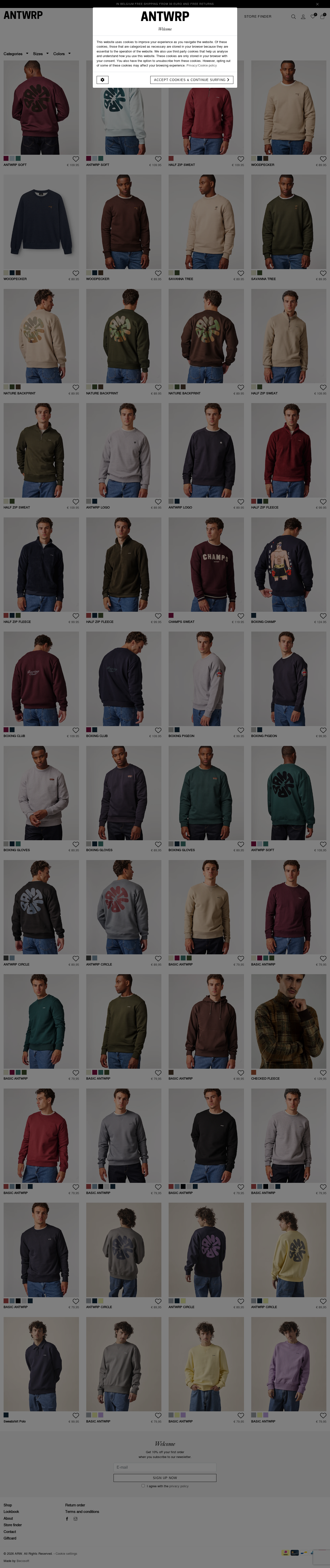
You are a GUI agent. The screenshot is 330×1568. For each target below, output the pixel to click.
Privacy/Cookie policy (202, 65)
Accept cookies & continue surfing (190, 80)
